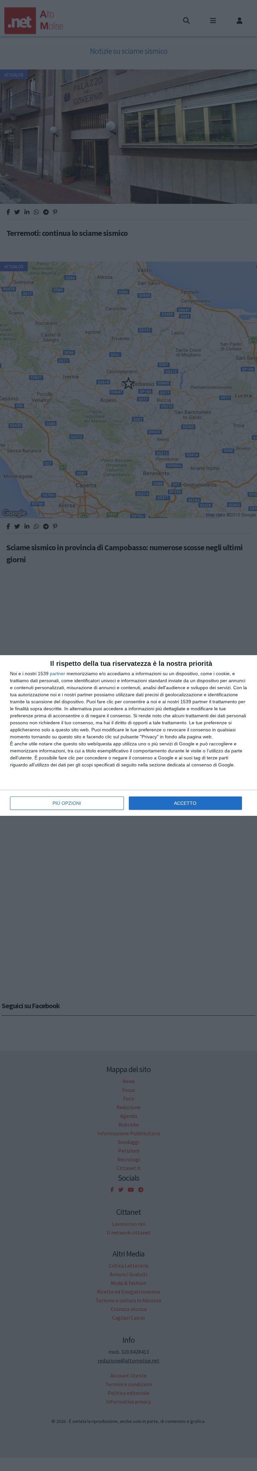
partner (57, 673)
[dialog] (128, 735)
